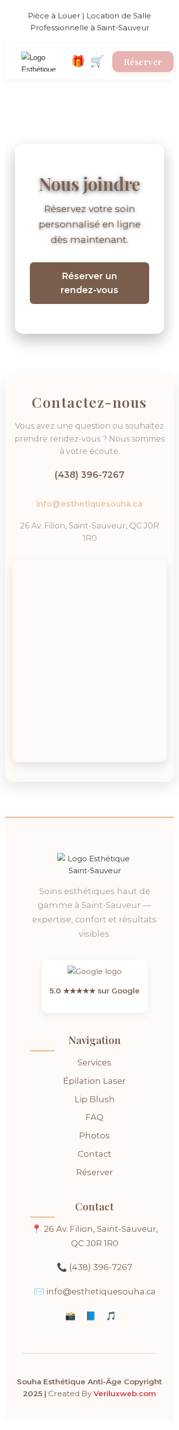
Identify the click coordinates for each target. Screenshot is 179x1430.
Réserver (94, 1172)
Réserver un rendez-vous (89, 283)
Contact (94, 1154)
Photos (94, 1135)
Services (94, 1062)
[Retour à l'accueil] (94, 867)
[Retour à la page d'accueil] (46, 62)
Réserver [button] (143, 61)
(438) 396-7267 (89, 474)
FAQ (94, 1117)
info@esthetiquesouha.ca (89, 504)
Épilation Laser (94, 1081)
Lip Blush (95, 1099)
